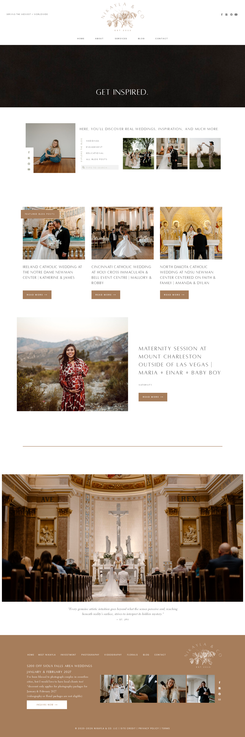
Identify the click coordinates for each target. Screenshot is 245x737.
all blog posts (96, 159)
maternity (145, 385)
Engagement (94, 147)
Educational (95, 153)
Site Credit (128, 728)
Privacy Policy (149, 728)
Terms (166, 728)
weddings (93, 141)
